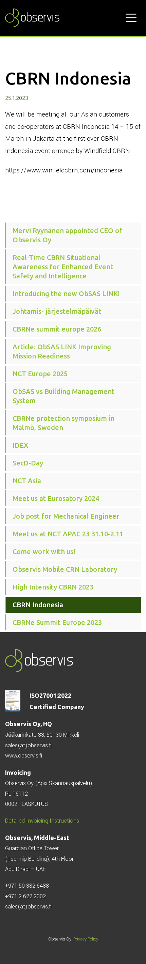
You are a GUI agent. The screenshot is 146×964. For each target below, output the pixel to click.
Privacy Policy (85, 939)
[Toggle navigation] (131, 18)
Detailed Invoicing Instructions (42, 821)
